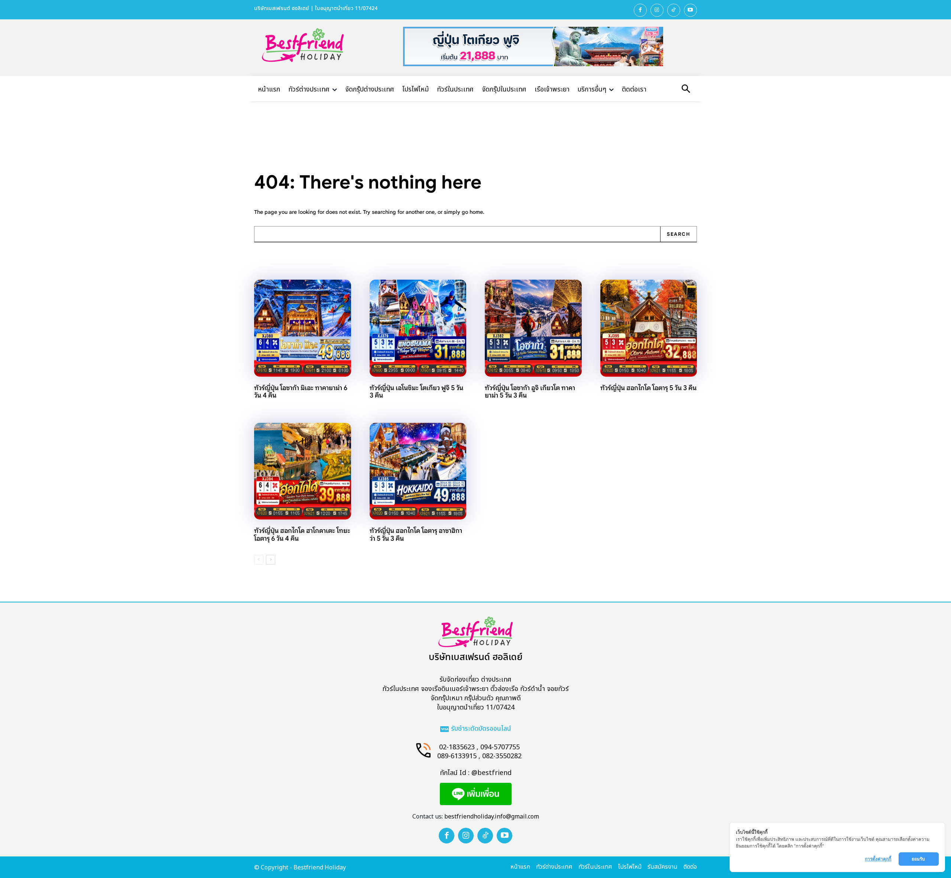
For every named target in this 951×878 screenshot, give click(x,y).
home (476, 212)
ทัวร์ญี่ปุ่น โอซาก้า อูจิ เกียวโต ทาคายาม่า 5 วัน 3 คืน (530, 392)
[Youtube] (690, 10)
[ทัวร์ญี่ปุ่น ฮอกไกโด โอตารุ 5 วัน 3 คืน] (648, 328)
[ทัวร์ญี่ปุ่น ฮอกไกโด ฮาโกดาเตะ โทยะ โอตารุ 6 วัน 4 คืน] (302, 471)
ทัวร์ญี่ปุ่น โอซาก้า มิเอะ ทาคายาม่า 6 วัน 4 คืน (300, 392)
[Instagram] (656, 10)
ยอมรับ (919, 859)
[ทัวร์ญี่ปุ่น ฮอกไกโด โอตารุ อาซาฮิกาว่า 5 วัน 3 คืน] (418, 471)
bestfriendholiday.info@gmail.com (491, 816)
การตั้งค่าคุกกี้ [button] (878, 859)
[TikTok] (673, 10)
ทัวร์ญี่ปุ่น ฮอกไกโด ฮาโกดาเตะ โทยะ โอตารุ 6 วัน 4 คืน (302, 535)
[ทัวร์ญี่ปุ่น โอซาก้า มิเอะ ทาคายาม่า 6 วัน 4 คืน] (302, 328)
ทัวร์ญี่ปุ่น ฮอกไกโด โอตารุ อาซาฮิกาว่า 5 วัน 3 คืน (416, 535)
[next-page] (270, 560)
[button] (686, 89)
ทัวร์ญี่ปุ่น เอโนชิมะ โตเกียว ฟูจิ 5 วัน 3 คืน (416, 392)
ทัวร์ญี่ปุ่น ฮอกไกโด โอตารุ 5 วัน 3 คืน (648, 388)
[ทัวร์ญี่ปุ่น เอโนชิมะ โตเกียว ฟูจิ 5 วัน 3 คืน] (418, 328)
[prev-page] (258, 560)
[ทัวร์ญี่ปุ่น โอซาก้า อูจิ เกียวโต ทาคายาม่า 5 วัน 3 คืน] (533, 328)
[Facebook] (640, 10)
